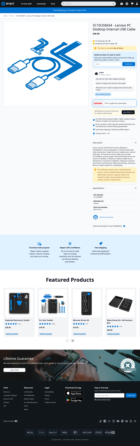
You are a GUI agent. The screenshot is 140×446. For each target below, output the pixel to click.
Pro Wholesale (29, 395)
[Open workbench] (121, 4)
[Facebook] (105, 421)
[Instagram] (113, 421)
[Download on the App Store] (74, 393)
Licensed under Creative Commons (76, 440)
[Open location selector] (127, 4)
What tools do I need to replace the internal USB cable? (113, 89)
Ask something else (103, 94)
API (5, 406)
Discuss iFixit (8, 399)
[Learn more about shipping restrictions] (109, 41)
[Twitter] (109, 421)
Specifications (98, 188)
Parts (11, 16)
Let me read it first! (103, 399)
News (26, 409)
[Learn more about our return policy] (108, 133)
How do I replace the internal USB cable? (111, 83)
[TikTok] (100, 421)
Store (5, 16)
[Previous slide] (67, 341)
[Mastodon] (122, 421)
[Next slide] (73, 341)
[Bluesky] (126, 421)
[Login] (137, 3)
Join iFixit (128, 112)
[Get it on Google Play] (74, 400)
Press (26, 406)
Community (28, 392)
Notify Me (128, 64)
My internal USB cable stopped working (110, 79)
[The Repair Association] (135, 421)
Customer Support (10, 395)
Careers (6, 402)
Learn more (14, 370)
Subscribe (131, 395)
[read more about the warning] (124, 226)
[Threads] (131, 421)
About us (7, 392)
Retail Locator (29, 399)
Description (97, 143)
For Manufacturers (31, 402)
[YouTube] (118, 421)
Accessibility (49, 392)
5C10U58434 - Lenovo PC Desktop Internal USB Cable (35, 16)
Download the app (73, 388)
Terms (47, 399)
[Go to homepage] (8, 4)
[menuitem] (26, 3)
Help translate (9, 421)
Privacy (47, 395)
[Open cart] (132, 4)
